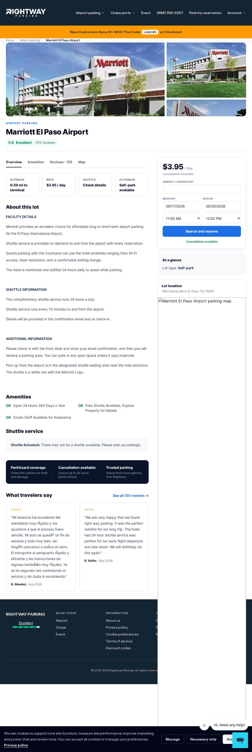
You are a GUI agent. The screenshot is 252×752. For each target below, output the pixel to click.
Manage (173, 739)
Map (81, 162)
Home (10, 40)
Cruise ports (121, 13)
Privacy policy (117, 627)
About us (113, 620)
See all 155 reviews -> (131, 495)
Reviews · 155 (61, 162)
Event (146, 13)
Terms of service (119, 641)
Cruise (61, 627)
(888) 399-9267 (170, 13)
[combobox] (202, 189)
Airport (61, 620)
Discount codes (118, 648)
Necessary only (203, 739)
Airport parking (88, 13)
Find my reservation (205, 13)
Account (234, 13)
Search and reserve (202, 231)
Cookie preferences (122, 634)
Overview (14, 162)
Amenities (36, 162)
